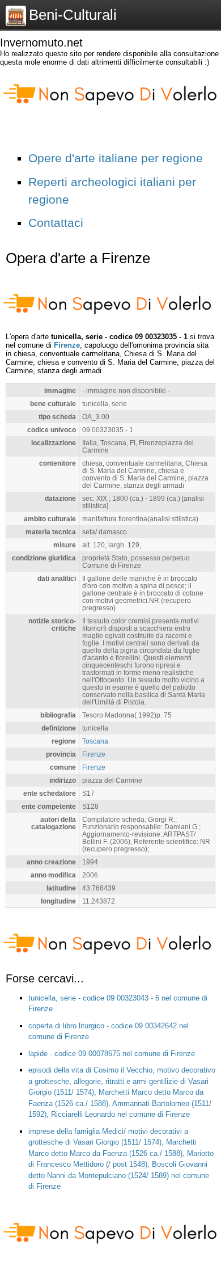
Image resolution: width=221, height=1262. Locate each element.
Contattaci (55, 222)
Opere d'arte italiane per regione (115, 157)
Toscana (95, 741)
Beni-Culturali (73, 14)
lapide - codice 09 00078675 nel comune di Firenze (111, 1053)
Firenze (67, 345)
